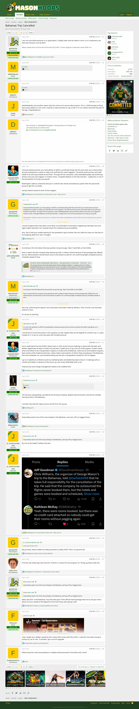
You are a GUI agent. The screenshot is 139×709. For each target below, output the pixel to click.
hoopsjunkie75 (117, 52)
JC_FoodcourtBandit (13, 29)
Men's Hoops (9, 18)
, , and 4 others (40, 57)
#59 (103, 611)
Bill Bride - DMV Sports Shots (118, 138)
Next (30, 33)
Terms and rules (104, 703)
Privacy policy (115, 703)
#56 (103, 538)
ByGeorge (111, 129)
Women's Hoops (21, 18)
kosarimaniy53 (126, 76)
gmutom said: (27, 616)
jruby (13, 113)
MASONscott (13, 74)
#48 (103, 244)
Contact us (94, 703)
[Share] (95, 37)
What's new (30, 14)
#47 (103, 200)
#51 (103, 342)
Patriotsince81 (117, 36)
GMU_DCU (13, 570)
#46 (103, 166)
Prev (9, 33)
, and (38, 370)
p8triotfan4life (13, 256)
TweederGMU (13, 178)
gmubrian (13, 48)
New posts (53, 18)
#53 (103, 413)
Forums (20, 14)
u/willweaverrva (34, 130)
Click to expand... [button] (63, 222)
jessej (13, 388)
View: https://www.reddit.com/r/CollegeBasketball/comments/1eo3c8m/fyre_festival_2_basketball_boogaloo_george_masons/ (53, 161)
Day (8, 703)
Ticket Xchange (43, 18)
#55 (103, 455)
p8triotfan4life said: (29, 286)
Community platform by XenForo (69, 707)
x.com (25, 67)
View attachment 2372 (30, 546)
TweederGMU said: (29, 204)
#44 (103, 102)
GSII (113, 42)
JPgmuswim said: (28, 436)
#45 (103, 120)
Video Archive (44, 14)
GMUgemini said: (28, 324)
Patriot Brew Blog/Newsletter (118, 140)
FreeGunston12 (13, 660)
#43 (103, 83)
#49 (103, 282)
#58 (103, 577)
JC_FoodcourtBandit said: (31, 542)
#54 (103, 432)
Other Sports (32, 18)
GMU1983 (116, 57)
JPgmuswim (13, 425)
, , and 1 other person (45, 194)
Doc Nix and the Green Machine (119, 136)
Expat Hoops (112, 131)
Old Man (115, 47)
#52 (103, 376)
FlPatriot (13, 623)
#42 (103, 63)
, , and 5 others (41, 606)
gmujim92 (13, 211)
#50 (103, 319)
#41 (103, 37)
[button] (13, 15)
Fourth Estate (112, 133)
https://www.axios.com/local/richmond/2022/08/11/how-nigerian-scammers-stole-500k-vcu (57, 47)
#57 (103, 559)
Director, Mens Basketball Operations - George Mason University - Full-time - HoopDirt (62, 263)
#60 (103, 649)
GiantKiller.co (112, 126)
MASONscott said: (29, 380)
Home (9, 14)
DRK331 (13, 95)
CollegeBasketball (49, 130)
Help (122, 703)
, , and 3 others (42, 572)
